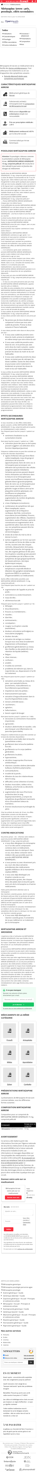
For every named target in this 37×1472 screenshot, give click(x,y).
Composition (25, 41)
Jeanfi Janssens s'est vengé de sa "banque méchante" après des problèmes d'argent (17, 1386)
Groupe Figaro (28, 1447)
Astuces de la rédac (11, 1358)
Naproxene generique (11, 1326)
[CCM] (9, 1457)
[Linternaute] (9, 1461)
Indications (8, 34)
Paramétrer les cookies (25, 1445)
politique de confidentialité (25, 1249)
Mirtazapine (6, 1129)
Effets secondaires (10, 42)
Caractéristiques (9, 36)
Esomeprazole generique (13, 1309)
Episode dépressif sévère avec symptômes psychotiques (15, 77)
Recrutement (30, 1443)
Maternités (7, 1342)
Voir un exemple (29, 1355)
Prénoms (6, 1335)
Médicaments (15, 4)
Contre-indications (10, 45)
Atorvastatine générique (12, 1323)
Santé (7, 1355)
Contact (17, 1443)
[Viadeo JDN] (27, 1465)
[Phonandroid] (27, 1469)
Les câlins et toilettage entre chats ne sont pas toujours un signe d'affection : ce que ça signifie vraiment (18, 1402)
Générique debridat (10, 1296)
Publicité (23, 1443)
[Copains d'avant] (9, 1465)
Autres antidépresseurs (18, 68)
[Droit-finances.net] (27, 1461)
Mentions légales (17, 1447)
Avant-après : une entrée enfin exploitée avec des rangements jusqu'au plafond (17, 1379)
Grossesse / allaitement (25, 35)
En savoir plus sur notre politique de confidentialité (17, 1008)
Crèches (6, 1340)
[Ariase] (9, 1469)
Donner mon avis (13, 1197)
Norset (12, 95)
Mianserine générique (11, 1315)
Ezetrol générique (10, 1293)
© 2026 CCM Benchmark (19, 1448)
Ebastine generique (10, 1320)
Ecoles (5, 1337)
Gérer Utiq (8, 1447)
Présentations (26, 39)
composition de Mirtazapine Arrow (21, 105)
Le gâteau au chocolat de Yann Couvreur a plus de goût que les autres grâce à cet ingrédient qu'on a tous (18, 1431)
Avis (22, 44)
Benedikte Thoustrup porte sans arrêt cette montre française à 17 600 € (16, 1394)
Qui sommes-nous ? (8, 1443)
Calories (6, 1345)
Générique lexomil (10, 1312)
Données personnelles (11, 1445)
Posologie (7, 39)
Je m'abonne (17, 1005)
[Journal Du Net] (27, 1457)
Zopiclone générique (11, 1299)
